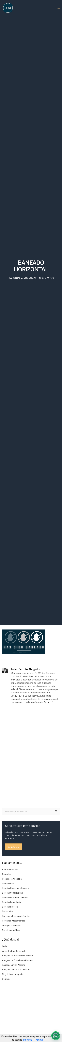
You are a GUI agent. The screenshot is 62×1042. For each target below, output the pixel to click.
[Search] (56, 811)
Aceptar (39, 1039)
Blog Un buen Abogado (12, 974)
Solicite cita (13, 847)
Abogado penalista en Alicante (16, 969)
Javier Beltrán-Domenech (14, 951)
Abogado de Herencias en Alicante (17, 955)
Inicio (4, 946)
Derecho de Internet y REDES (15, 897)
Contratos (6, 874)
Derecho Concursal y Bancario (15, 888)
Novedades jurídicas (11, 930)
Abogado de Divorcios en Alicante (17, 960)
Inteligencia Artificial (11, 925)
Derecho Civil (8, 883)
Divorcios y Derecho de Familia (16, 916)
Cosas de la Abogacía (12, 879)
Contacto (6, 979)
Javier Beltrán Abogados (21, 278)
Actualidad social (10, 869)
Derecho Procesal (10, 907)
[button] (55, 1035)
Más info (27, 1039)
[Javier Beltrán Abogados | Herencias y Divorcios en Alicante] (8, 8)
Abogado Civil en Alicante (13, 965)
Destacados (7, 911)
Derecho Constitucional (12, 893)
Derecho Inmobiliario (11, 902)
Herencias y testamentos (13, 921)
